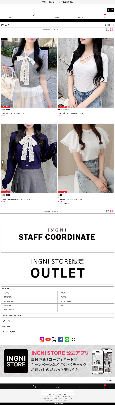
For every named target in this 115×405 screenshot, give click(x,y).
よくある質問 (57, 398)
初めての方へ (47, 398)
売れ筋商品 (8, 305)
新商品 (63, 293)
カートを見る (48, 396)
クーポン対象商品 (66, 301)
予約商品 (63, 297)
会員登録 (57, 396)
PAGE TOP (110, 380)
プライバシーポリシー (63, 400)
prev (8, 34)
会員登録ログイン (110, 10)
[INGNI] (57, 20)
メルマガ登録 (67, 396)
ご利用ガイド (49, 400)
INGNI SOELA (9, 310)
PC (65, 394)
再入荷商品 (8, 297)
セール (63, 305)
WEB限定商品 (8, 301)
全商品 (6, 293)
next (107, 34)
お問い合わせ (68, 398)
